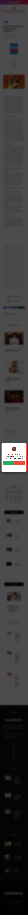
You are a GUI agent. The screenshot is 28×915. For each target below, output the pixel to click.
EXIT (20, 462)
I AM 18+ (8, 462)
